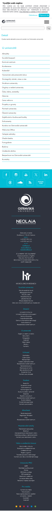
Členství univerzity (9, 113)
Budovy (5, 147)
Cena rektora (7, 100)
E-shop (26, 470)
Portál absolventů (26, 413)
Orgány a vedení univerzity (13, 88)
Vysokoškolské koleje (26, 318)
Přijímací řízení (26, 359)
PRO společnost (26, 474)
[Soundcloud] (20, 182)
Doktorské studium (26, 366)
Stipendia (26, 394)
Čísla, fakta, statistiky (10, 92)
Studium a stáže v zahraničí (26, 392)
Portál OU (26, 383)
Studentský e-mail (26, 385)
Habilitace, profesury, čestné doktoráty (26, 435)
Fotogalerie (7, 142)
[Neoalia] (26, 222)
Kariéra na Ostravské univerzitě (14, 126)
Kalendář (6, 71)
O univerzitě (9, 48)
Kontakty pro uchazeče (26, 374)
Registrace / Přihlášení (26, 415)
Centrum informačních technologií (26, 320)
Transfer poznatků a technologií (26, 454)
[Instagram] (16, 175)
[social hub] (41, 182)
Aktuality (5, 54)
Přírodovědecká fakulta (26, 301)
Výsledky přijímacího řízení (26, 361)
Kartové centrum (8, 62)
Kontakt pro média (26, 490)
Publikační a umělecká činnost (26, 448)
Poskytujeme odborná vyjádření (26, 494)
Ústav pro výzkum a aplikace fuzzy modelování (26, 303)
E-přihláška (26, 355)
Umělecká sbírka (9, 151)
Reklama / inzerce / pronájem (26, 480)
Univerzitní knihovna (26, 312)
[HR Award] (26, 277)
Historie (5, 96)
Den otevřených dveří (26, 370)
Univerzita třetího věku (26, 478)
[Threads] (10, 182)
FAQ (26, 417)
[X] (36, 175)
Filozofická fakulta (26, 296)
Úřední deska (7, 138)
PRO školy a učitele (26, 472)
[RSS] (30, 182)
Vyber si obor (26, 357)
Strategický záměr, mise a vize (14, 79)
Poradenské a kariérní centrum (26, 324)
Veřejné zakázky (8, 134)
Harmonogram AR (26, 389)
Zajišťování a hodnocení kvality (14, 117)
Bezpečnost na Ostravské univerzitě (16, 155)
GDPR (26, 466)
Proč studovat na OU (26, 368)
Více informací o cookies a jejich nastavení (33, 12)
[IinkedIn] (45, 175)
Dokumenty (6, 121)
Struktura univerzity (10, 83)
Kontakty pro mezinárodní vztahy (26, 437)
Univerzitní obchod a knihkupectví (26, 314)
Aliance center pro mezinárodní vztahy (26, 433)
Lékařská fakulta (26, 298)
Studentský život (26, 372)
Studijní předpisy (26, 400)
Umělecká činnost (26, 450)
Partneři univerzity (9, 109)
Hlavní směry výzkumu (26, 446)
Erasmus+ (26, 431)
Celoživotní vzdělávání (26, 476)
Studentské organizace (26, 402)
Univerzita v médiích (26, 496)
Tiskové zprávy (26, 492)
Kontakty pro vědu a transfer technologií (26, 457)
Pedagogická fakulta (26, 292)
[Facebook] (6, 175)
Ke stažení (26, 498)
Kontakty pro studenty (26, 404)
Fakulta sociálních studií (26, 290)
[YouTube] (26, 175)
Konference (6, 66)
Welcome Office (8, 130)
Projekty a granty (9, 104)
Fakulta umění (26, 294)
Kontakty (5, 159)
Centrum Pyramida (26, 316)
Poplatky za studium (26, 396)
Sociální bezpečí (8, 58)
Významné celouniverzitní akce (14, 75)
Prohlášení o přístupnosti (26, 468)
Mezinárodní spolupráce (26, 429)
